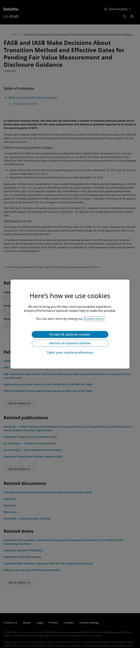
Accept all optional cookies (70, 334)
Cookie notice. (94, 319)
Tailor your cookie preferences (70, 352)
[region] (70, 324)
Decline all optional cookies (70, 343)
